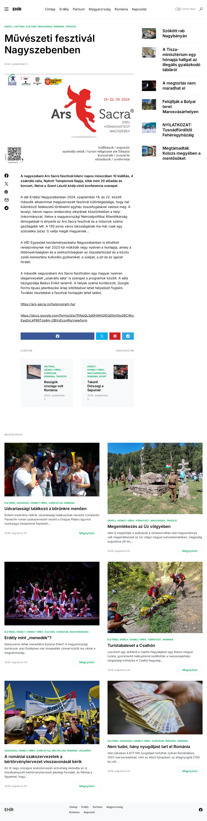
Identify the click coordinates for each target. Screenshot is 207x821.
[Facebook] (201, 809)
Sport (103, 376)
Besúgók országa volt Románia (53, 386)
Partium (97, 807)
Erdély (8, 26)
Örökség (170, 741)
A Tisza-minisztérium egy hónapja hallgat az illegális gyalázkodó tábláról (181, 59)
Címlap (73, 807)
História (19, 26)
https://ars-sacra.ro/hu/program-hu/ (48, 304)
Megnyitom (86, 533)
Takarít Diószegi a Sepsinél (95, 386)
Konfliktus (56, 503)
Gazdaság (23, 503)
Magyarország (96, 373)
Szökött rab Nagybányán (175, 33)
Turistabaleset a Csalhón (131, 645)
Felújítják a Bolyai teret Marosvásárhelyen (181, 106)
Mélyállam (58, 750)
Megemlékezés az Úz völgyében (139, 526)
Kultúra (31, 26)
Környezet (142, 520)
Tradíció (70, 26)
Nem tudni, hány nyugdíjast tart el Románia (149, 746)
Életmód (9, 503)
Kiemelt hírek (52, 369)
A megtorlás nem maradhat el (179, 86)
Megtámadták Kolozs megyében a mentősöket (182, 153)
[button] (6, 9)
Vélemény (85, 750)
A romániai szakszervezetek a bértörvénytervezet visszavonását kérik (43, 759)
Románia (59, 26)
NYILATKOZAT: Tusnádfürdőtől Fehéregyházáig (178, 129)
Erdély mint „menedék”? (28, 637)
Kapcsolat (89, 812)
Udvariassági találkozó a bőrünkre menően (45, 508)
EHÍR (17, 9)
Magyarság (45, 26)
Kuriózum (50, 373)
